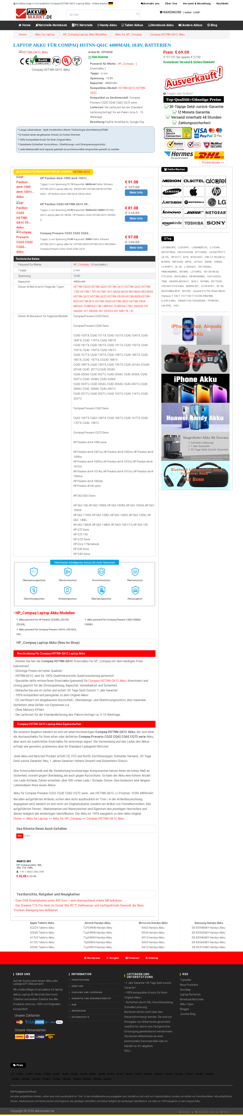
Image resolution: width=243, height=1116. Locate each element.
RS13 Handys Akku (153, 937)
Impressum (79, 1011)
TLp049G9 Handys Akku (97, 937)
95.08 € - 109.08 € (143, 1074)
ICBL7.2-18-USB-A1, (215, 257)
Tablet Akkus (133, 25)
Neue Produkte (189, 984)
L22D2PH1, (184, 247)
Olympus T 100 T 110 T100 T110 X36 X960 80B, (187, 296)
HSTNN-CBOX (81, 286)
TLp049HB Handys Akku (97, 932)
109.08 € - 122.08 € (163, 1074)
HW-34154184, (185, 252)
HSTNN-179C (88, 291)
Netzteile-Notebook (53, 25)
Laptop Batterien (190, 994)
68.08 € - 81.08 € (106, 1074)
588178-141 (126, 311)
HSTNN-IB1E (87, 301)
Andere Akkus (192, 25)
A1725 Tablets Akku (42, 942)
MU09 (124, 291)
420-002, (186, 291)
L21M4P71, (167, 266)
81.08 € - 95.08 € (125, 1074)
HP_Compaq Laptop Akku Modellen (85, 34)
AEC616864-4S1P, (170, 291)
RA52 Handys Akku (153, 927)
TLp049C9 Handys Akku (97, 947)
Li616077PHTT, (217, 252)
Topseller (185, 979)
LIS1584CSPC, (168, 247)
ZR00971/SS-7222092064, (192, 300)
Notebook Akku (162, 25)
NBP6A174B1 (95, 306)
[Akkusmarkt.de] (36, 13)
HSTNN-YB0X (137, 301)
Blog (213, 25)
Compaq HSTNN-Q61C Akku (167, 34)
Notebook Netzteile (192, 999)
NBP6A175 (110, 306)
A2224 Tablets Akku (42, 927)
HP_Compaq (126, 63)
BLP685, (204, 281)
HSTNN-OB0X (103, 301)
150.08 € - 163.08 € (20, 1079)
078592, (218, 261)
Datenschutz (80, 1017)
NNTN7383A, (168, 252)
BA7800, (184, 271)
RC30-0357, (197, 257)
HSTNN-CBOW (116, 296)
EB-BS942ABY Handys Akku (208, 932)
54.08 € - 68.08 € (88, 1074)
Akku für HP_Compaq (128, 34)
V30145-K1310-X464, (172, 286)
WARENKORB (172, 12)
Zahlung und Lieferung (87, 992)
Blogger (184, 1009)
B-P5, (186, 257)
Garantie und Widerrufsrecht (91, 998)
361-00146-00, (211, 271)
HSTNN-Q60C (99, 286)
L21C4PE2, (196, 271)
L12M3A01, (190, 266)
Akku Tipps (186, 1004)
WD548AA (134, 291)
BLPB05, (165, 261)
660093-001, (192, 286)
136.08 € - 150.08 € (204, 1074)
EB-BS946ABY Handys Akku (208, 937)
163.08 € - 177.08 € (41, 1079)
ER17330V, (216, 281)
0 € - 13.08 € (17, 1074)
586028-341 (141, 306)
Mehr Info (136, 192)
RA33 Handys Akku (153, 942)
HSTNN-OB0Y (120, 301)
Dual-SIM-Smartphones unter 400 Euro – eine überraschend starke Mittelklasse (68, 900)
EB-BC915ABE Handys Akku (208, 947)
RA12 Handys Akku (153, 947)
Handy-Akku (108, 25)
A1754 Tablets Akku (42, 937)
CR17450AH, (205, 266)
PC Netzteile (84, 25)
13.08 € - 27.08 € (33, 1074)
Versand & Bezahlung (197, 3)
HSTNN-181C (105, 291)
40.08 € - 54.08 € (70, 1074)
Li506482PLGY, (200, 247)
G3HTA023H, (214, 276)
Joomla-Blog (187, 1013)
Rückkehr (222, 3)
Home (26, 25)
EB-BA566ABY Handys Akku (208, 942)
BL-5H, (220, 286)
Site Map (185, 989)
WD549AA (147, 291)
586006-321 (80, 311)
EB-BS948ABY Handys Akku (208, 927)
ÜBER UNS (77, 986)
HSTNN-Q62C (133, 286)
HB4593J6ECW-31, (179, 281)
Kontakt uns (151, 3)
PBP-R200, (177, 261)
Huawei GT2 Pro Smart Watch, (209, 291)
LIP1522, (198, 261)
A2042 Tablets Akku (42, 947)
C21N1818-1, (208, 286)
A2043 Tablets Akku (42, 932)
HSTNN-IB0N (132, 296)
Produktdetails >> (213, 162)
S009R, (208, 261)
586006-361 (96, 311)
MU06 (116, 291)
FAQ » (127, 1050)
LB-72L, (165, 257)
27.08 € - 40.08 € (52, 1074)
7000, (164, 281)
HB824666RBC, (169, 271)
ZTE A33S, (167, 276)
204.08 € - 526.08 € (102, 1079)
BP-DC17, (176, 257)
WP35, (188, 261)
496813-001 (23, 861)
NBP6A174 (79, 306)
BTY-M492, (201, 252)
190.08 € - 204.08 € (82, 1079)
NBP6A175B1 (125, 306)
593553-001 (111, 311)
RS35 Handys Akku (153, 932)
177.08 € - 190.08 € (61, 1079)
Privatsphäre (80, 980)
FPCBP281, (213, 300)
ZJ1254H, (215, 247)
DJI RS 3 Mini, (168, 300)
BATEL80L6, (181, 276)
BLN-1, (195, 281)
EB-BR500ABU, (197, 276)
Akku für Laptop (45, 34)
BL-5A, (178, 266)
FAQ (226, 1112)
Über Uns (171, 3)
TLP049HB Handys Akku (97, 927)
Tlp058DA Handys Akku (98, 942)
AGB (74, 1005)
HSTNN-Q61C (126, 88)
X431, (177, 305)
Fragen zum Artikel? (180, 93)
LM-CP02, (166, 305)
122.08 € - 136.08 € (184, 1074)
